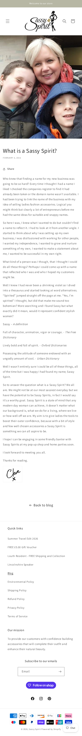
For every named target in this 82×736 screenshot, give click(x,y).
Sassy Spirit (35, 729)
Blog (10, 573)
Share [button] (10, 168)
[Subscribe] (60, 671)
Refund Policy (16, 599)
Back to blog (43, 505)
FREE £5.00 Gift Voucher (22, 547)
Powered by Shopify (51, 729)
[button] (7, 21)
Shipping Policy (17, 590)
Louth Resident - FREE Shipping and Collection (36, 556)
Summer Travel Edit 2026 (23, 538)
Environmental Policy (21, 581)
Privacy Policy (16, 607)
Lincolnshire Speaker (21, 564)
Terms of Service (18, 616)
